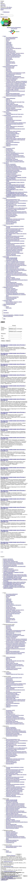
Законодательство (10, 75)
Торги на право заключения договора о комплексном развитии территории (15, 249)
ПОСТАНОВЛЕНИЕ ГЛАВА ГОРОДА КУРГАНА (15, 576)
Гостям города (9, 49)
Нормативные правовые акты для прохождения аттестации (14, 172)
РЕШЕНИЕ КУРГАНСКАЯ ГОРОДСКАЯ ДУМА (15, 574)
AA (1, 4)
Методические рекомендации (13, 93)
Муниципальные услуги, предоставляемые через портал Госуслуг (16, 204)
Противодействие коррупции (13, 56)
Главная (5, 310)
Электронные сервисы (11, 214)
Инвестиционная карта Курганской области (16, 265)
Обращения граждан (8, 287)
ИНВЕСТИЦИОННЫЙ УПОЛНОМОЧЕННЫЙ (11, 258)
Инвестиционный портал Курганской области (16, 279)
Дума (4, 97)
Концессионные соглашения (12, 237)
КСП (4, 147)
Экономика (8, 43)
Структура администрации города (14, 116)
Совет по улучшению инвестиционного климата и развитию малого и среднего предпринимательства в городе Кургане (15, 263)
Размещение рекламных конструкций (14, 236)
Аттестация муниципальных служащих (15, 77)
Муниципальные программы (12, 170)
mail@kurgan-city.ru (8, 861)
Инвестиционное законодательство (14, 272)
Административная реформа (12, 133)
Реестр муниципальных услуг (13, 199)
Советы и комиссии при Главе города (14, 114)
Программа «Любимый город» (13, 54)
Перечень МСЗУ (10, 223)
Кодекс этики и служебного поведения (15, 161)
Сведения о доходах (10, 158)
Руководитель (9, 149)
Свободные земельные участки (13, 255)
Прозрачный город (10, 61)
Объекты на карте (10, 121)
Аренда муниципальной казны (13, 229)
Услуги (5, 198)
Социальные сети (10, 299)
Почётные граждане (10, 50)
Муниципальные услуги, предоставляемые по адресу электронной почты (16, 201)
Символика (8, 42)
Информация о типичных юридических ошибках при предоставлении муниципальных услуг (15, 220)
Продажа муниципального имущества (15, 228)
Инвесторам (6, 256)
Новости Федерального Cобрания (14, 95)
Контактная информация (11, 78)
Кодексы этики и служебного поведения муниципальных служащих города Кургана (16, 84)
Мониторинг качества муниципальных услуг (16, 212)
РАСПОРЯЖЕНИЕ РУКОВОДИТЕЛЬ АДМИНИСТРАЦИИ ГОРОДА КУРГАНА (16, 194)
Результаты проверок (11, 134)
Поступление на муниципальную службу (15, 72)
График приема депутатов (12, 104)
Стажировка (9, 71)
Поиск (4, 305)
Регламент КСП (9, 150)
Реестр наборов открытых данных (14, 301)
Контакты (8, 143)
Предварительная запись (11, 215)
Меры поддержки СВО (11, 210)
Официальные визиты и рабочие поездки (15, 138)
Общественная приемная (12, 144)
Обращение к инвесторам (12, 260)
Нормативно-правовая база (12, 297)
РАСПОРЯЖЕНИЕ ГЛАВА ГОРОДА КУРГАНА (14, 582)
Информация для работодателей (13, 76)
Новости (8, 99)
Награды (8, 60)
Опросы (8, 64)
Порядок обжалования (11, 165)
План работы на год (10, 151)
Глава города (6, 111)
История (8, 39)
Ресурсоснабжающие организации (14, 283)
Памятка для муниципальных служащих (15, 94)
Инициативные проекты (11, 65)
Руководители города (11, 52)
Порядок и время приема (12, 289)
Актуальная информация (12, 37)
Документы (6, 162)
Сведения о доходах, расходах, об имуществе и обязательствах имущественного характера (16, 82)
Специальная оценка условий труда (14, 160)
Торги (4, 225)
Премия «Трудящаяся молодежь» (13, 55)
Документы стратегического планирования (16, 169)
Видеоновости (9, 59)
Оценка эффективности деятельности (14, 126)
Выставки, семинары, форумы (13, 278)
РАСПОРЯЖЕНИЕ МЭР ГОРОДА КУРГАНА (16, 192)
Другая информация (10, 216)
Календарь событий (10, 63)
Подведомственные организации (13, 120)
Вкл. (8, 7)
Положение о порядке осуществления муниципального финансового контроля (15, 156)
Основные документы (11, 173)
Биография (8, 112)
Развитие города (10, 47)
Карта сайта (8, 307)
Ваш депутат (9, 100)
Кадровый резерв (10, 67)
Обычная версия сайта (6, 8)
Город (4, 36)
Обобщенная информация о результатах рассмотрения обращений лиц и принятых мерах (16, 294)
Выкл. (10, 7)
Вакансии (8, 69)
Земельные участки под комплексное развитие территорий (14, 253)
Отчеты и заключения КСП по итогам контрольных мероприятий (15, 154)
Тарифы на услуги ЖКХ (11, 176)
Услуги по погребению (11, 222)
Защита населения (10, 127)
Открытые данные (7, 300)
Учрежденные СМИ (10, 137)
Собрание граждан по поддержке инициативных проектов (13, 110)
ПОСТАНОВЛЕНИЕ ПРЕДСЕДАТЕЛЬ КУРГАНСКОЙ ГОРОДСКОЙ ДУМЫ (15, 185)
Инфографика (9, 44)
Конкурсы (8, 70)
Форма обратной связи (11, 282)
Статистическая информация (12, 142)
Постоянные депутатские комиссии (14, 105)
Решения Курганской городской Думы (15, 106)
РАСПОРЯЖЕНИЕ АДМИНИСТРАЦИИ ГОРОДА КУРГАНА (15, 188)
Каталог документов (10, 164)
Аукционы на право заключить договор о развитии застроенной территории (15, 246)
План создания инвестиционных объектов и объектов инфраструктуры (16, 271)
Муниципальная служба (8, 66)
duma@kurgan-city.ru (8, 866)
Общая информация (10, 38)
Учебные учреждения (11, 80)
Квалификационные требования (13, 73)
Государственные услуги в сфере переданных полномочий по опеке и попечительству (16, 208)
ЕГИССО (8, 145)
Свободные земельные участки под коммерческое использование (14, 251)
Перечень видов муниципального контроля (16, 211)
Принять (25, 875)
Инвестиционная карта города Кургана (15, 268)
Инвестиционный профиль (12, 286)
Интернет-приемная (10, 108)
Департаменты (9, 119)
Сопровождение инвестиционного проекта (16, 273)
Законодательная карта (11, 298)
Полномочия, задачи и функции (13, 131)
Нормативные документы (12, 159)
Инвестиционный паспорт (12, 267)
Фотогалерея (9, 58)
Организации (9, 45)
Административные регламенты (13, 175)
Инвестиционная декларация (13, 266)
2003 (4, 318)
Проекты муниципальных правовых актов (16, 122)
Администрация (7, 115)
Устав (7, 41)
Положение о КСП (10, 148)
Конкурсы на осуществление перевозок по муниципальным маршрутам (16, 239)
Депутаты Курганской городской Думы (15, 102)
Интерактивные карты (11, 303)
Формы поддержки (10, 277)
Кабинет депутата (10, 103)
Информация (6, 12)
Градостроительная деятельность (13, 48)
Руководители (9, 117)
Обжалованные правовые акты (13, 166)
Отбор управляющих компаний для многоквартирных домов (14, 232)
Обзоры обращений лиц (11, 292)
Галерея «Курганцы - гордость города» (15, 53)
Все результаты (4, 16)
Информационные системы (12, 136)
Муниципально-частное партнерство (14, 284)
